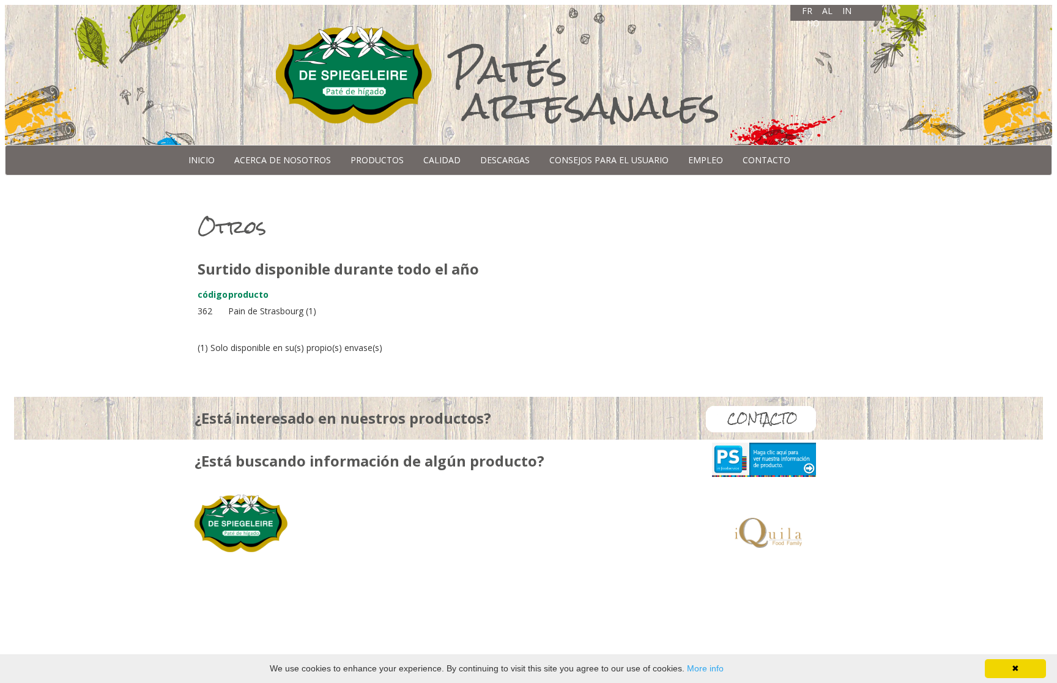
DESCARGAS (505, 160)
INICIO (201, 160)
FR (807, 11)
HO (813, 23)
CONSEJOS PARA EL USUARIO (609, 160)
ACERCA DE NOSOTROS (282, 160)
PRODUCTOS (377, 160)
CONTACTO (766, 160)
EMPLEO (705, 160)
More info (705, 668)
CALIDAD (442, 160)
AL (827, 11)
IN (846, 11)
